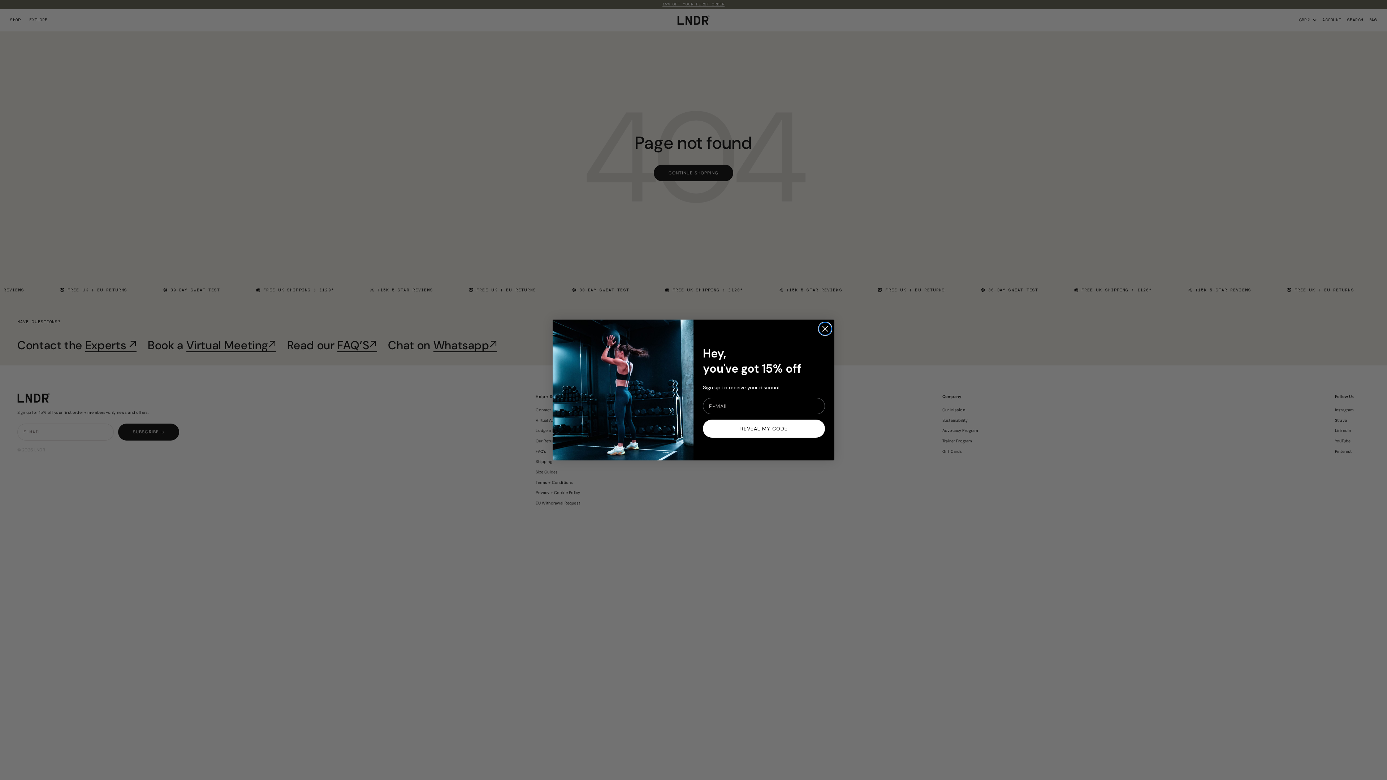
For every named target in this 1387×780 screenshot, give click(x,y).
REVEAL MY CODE (764, 428)
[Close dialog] (825, 328)
